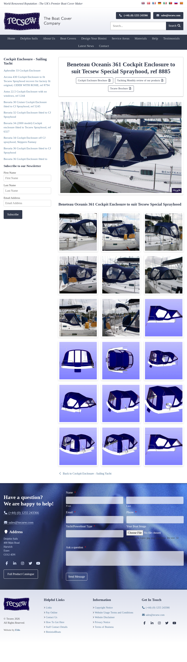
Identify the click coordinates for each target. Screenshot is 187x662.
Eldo (17, 630)
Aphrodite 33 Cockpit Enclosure (22, 70)
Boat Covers (68, 38)
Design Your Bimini (94, 38)
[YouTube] (38, 563)
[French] (154, 3)
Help (155, 38)
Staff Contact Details (56, 626)
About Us (49, 38)
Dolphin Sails (29, 38)
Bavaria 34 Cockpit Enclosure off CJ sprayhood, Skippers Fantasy (24, 139)
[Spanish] (181, 3)
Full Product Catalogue (20, 574)
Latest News (86, 46)
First (68, 505)
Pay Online (51, 612)
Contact (104, 46)
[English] (143, 3)
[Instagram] (22, 563)
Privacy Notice (102, 622)
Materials (141, 38)
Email (71, 512)
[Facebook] (7, 563)
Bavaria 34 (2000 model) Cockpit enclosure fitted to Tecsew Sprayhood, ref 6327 (27, 127)
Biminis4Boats (53, 631)
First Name (10, 172)
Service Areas (120, 38)
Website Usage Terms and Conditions (114, 612)
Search (173, 25)
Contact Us (51, 617)
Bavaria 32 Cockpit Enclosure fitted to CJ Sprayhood (27, 114)
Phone (131, 512)
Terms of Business (104, 626)
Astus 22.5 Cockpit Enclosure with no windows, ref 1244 (25, 93)
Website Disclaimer (105, 617)
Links (49, 607)
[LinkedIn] (15, 563)
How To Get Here (55, 622)
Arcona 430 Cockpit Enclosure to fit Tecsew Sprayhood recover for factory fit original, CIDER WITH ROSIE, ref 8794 (27, 81)
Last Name (10, 185)
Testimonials (171, 38)
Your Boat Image (136, 526)
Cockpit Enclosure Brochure (93, 80)
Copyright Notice (104, 607)
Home (11, 38)
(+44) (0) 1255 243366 (135, 15)
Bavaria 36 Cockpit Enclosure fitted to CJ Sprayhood (27, 150)
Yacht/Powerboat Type (80, 526)
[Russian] (176, 3)
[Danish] (148, 3)
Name (71, 492)
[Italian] (165, 3)
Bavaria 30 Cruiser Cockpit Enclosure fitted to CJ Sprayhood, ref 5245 (25, 104)
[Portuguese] (170, 3)
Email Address (12, 197)
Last (128, 505)
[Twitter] (30, 563)
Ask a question (76, 547)
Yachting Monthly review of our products (139, 80)
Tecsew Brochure (119, 88)
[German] (159, 3)
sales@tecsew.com (170, 15)
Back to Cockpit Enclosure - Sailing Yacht (86, 473)
